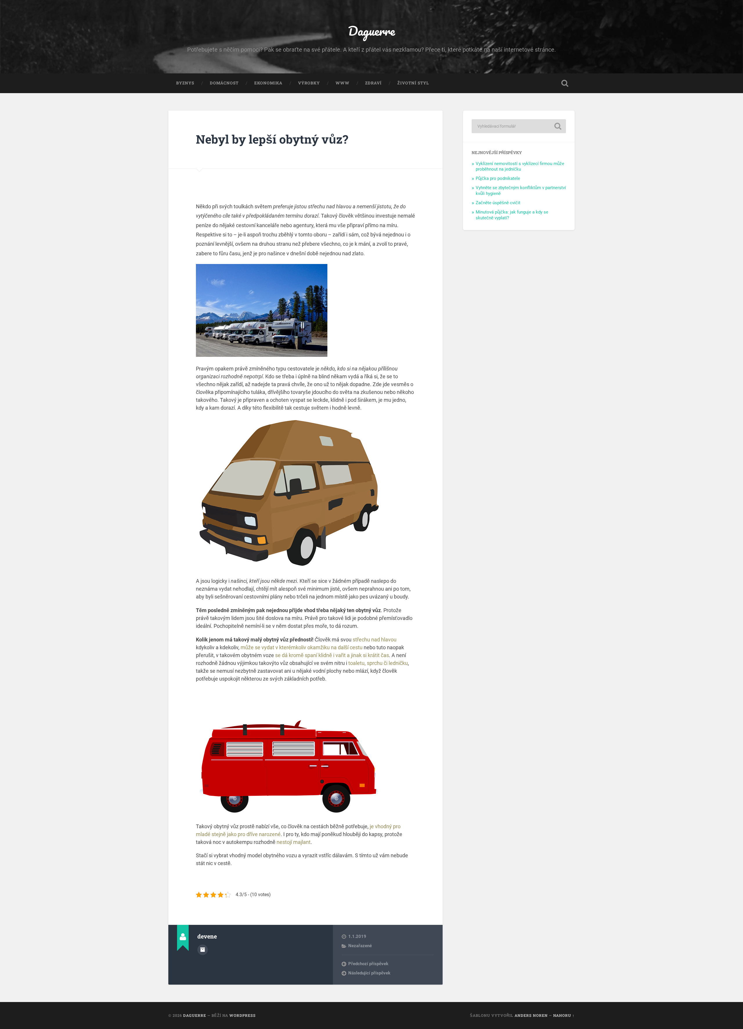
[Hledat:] (519, 126)
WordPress (242, 1015)
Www (342, 83)
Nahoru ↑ (564, 1015)
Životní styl (413, 83)
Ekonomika (268, 83)
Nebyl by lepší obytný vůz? (272, 139)
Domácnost (224, 83)
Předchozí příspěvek (368, 963)
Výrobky (309, 83)
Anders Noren (531, 1015)
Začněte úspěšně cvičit (498, 202)
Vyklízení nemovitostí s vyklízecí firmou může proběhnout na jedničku (520, 166)
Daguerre (371, 30)
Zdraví (373, 83)
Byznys (185, 83)
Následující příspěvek (369, 973)
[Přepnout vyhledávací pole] (565, 83)
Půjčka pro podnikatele (498, 178)
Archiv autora (202, 950)
